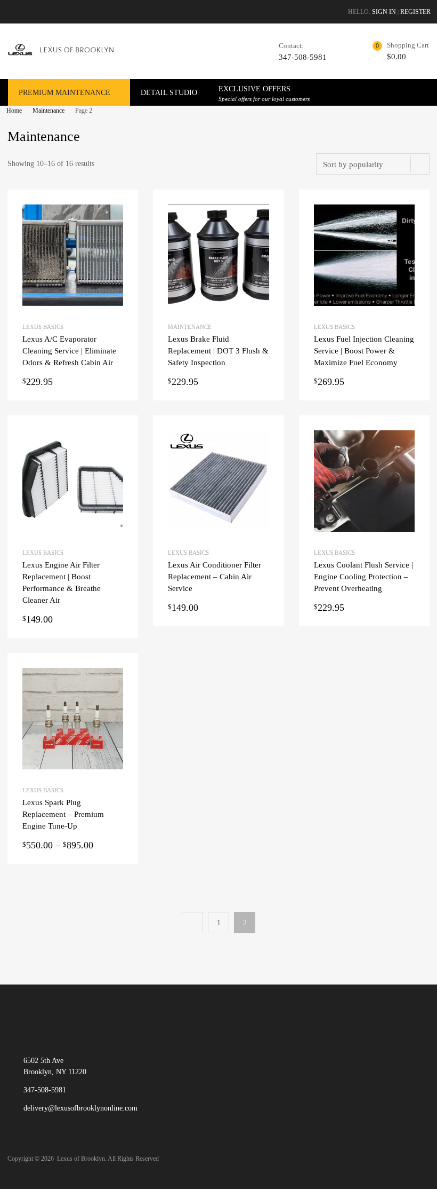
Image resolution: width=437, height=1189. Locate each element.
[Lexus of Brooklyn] (61, 54)
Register (415, 11)
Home (14, 110)
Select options (73, 845)
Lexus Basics (42, 327)
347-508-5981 (303, 57)
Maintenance (48, 110)
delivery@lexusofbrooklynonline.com (80, 1108)
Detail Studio (169, 93)
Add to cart (73, 382)
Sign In (384, 11)
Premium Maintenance (64, 93)
